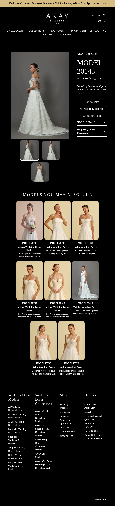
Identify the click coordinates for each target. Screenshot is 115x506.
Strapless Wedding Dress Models (15, 440)
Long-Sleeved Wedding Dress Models (15, 465)
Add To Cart (92, 102)
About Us (64, 427)
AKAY (104, 499)
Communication (67, 431)
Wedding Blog (66, 436)
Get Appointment (92, 116)
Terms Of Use (91, 431)
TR (93, 15)
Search (87, 412)
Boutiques (64, 416)
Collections (65, 412)
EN (98, 15)
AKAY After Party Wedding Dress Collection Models (44, 464)
